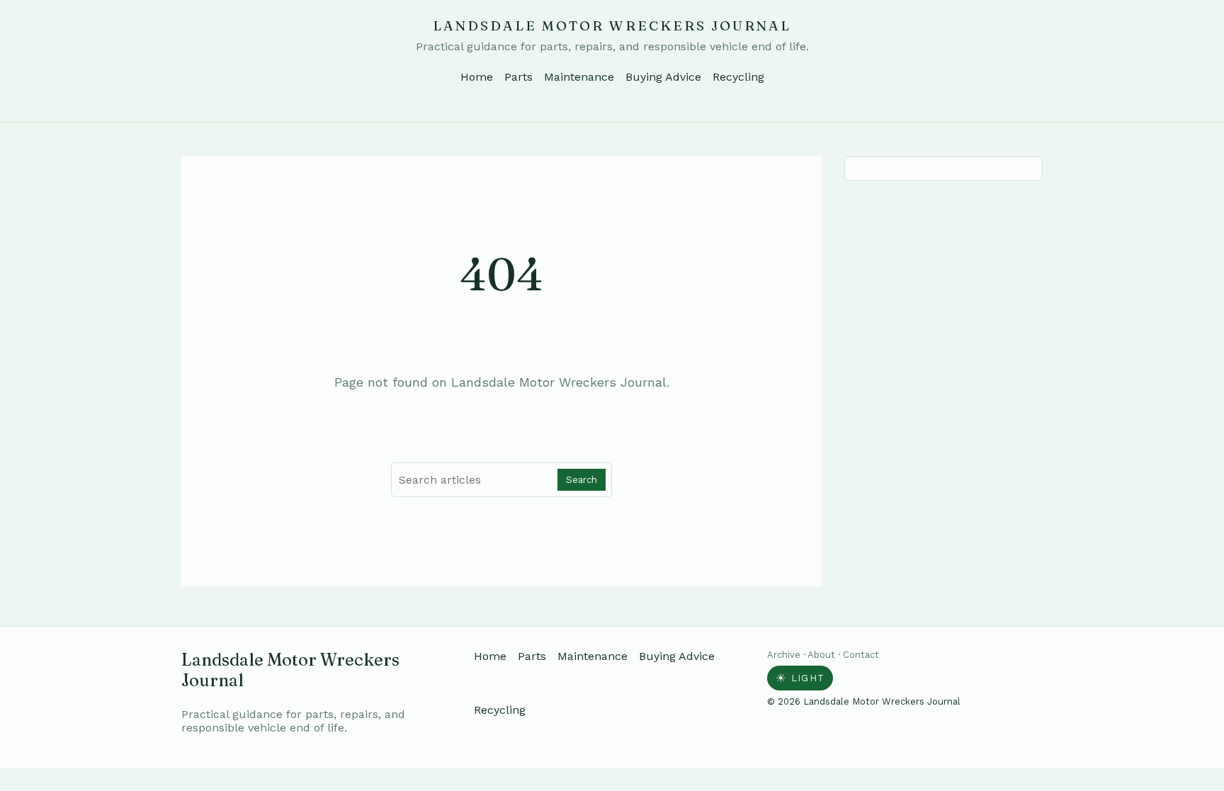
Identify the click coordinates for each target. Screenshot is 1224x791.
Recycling (738, 77)
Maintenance (579, 77)
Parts (518, 77)
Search (581, 479)
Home (476, 77)
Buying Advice (663, 77)
